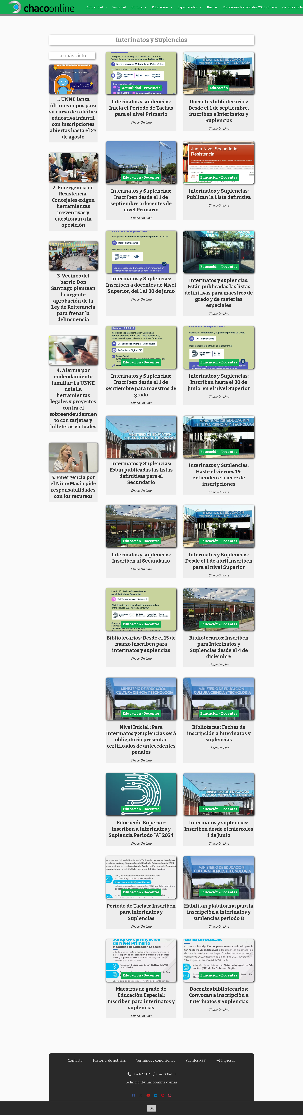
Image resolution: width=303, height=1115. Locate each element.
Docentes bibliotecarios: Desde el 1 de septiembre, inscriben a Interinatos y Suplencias (218, 111)
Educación (160, 7)
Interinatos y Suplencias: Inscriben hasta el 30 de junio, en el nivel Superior (219, 382)
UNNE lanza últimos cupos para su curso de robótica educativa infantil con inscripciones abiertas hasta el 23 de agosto (73, 118)
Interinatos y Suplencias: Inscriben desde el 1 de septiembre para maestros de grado (141, 385)
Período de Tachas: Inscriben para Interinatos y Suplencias (141, 912)
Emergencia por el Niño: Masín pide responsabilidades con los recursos (73, 486)
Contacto (75, 1060)
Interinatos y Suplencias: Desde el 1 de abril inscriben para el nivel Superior (218, 561)
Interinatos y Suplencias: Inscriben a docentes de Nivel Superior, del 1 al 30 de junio (141, 285)
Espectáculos (188, 7)
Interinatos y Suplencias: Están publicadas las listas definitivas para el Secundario (141, 472)
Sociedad (119, 7)
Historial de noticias (109, 1060)
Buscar (212, 7)
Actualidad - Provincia (141, 88)
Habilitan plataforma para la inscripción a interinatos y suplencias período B (218, 912)
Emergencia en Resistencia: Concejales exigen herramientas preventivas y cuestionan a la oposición (73, 206)
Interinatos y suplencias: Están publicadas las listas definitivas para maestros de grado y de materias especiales (219, 292)
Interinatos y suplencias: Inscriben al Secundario (141, 558)
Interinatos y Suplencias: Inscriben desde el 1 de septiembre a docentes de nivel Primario (141, 200)
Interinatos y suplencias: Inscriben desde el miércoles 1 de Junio (218, 829)
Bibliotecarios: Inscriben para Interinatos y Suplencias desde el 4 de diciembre (219, 647)
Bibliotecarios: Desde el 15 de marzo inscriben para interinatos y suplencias (141, 644)
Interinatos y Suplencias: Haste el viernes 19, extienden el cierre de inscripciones (219, 474)
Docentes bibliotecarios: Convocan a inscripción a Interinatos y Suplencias (219, 995)
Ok (152, 1108)
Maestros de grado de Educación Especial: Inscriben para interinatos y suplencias (141, 998)
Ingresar (227, 1060)
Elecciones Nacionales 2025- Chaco (250, 7)
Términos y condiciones (155, 1060)
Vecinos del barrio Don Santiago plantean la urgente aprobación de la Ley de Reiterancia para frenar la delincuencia (73, 297)
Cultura (137, 7)
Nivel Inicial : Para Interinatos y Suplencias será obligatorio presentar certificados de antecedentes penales (141, 739)
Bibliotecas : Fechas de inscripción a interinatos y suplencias (219, 733)
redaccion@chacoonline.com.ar (151, 1082)
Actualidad (94, 7)
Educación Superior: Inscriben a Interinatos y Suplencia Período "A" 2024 (141, 829)
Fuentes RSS (196, 1060)
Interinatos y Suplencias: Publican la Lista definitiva (219, 194)
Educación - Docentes (141, 177)
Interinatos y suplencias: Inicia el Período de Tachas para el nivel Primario (141, 108)
